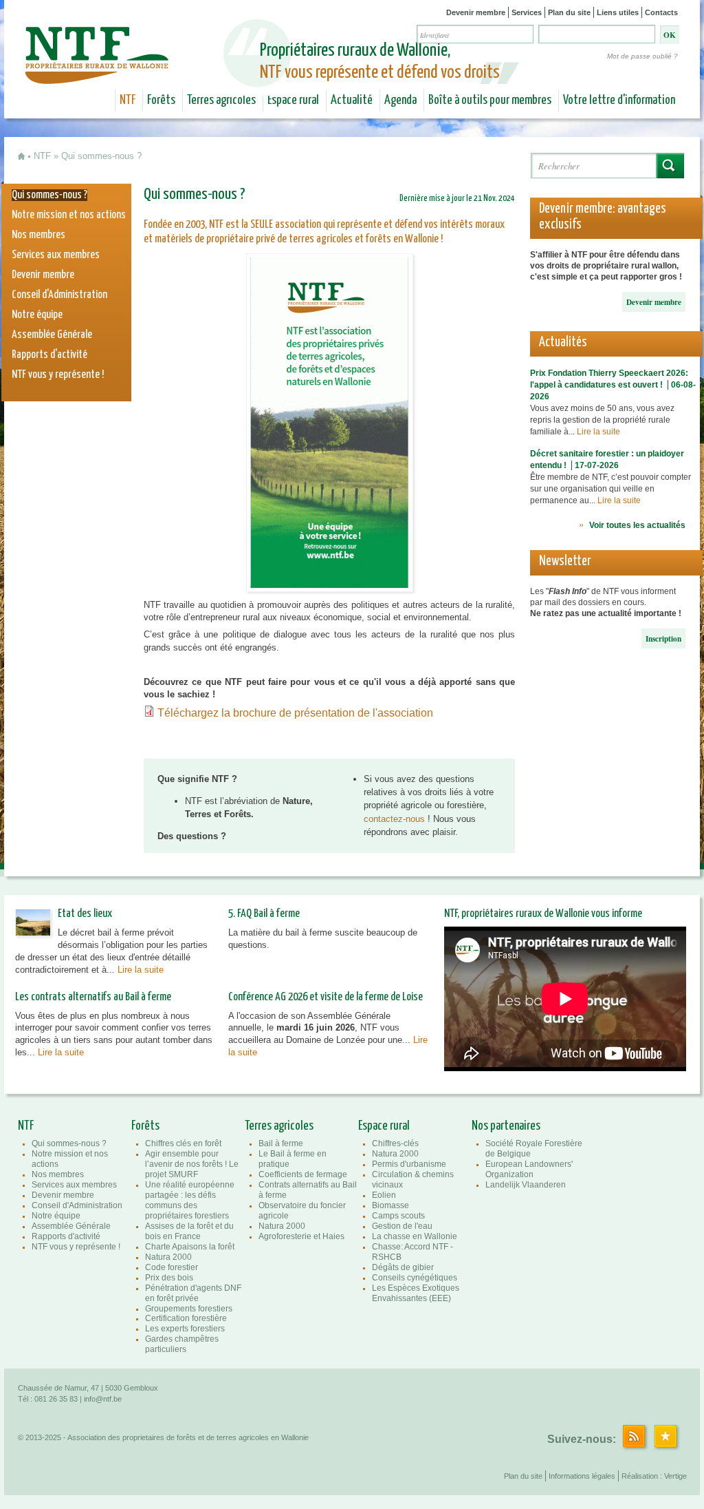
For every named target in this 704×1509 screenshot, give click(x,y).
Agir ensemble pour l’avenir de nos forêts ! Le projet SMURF (192, 1164)
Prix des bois (169, 1278)
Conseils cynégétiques (414, 1278)
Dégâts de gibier (403, 1267)
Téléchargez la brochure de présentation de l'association (296, 713)
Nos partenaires (506, 1126)
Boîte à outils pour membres (489, 100)
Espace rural (293, 100)
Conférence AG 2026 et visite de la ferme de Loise (325, 997)
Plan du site (569, 12)
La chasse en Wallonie (414, 1236)
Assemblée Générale (52, 335)
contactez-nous (396, 819)
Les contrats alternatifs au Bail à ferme (93, 997)
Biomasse (390, 1205)
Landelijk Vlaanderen (525, 1185)
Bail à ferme (280, 1143)
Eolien (384, 1195)
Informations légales (582, 1476)
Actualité (352, 100)
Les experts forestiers (185, 1329)
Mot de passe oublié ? (642, 56)
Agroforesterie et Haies (301, 1236)
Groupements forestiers (188, 1309)
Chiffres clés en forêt (183, 1143)
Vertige (675, 1476)
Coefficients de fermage (302, 1174)
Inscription (663, 638)
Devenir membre (475, 12)
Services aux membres (56, 255)
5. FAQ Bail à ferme (264, 914)
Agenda (400, 100)
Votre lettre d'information (619, 100)
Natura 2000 (168, 1257)
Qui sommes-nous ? (49, 195)
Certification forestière (186, 1318)
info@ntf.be (103, 1399)
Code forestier (171, 1267)
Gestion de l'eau (402, 1226)
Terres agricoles (221, 100)
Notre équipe (37, 315)
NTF (127, 100)
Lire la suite (598, 431)
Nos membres (38, 235)
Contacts (661, 12)
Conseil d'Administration (59, 295)
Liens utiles (618, 12)
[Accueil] (98, 74)
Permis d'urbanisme (409, 1164)
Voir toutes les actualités (637, 525)
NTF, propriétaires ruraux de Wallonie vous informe (543, 914)
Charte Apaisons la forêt (189, 1247)
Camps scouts (398, 1216)
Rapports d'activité (49, 355)
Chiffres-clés (395, 1143)
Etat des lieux (85, 914)
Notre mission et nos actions (69, 215)
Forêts (161, 100)
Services (527, 12)
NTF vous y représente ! (58, 375)
